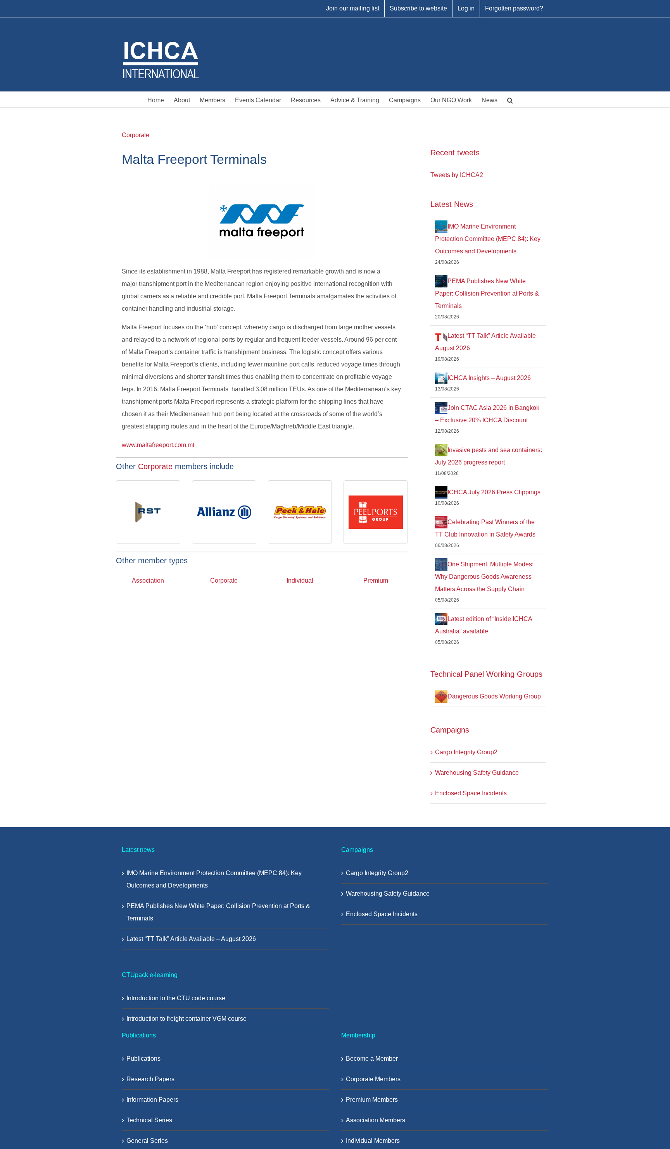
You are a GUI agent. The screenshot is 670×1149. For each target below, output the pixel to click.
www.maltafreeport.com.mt (158, 445)
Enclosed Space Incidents (471, 793)
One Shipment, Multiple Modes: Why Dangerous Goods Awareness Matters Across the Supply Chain (484, 576)
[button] (510, 99)
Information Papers (152, 1099)
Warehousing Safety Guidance (477, 772)
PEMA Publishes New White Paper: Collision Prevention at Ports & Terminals (487, 293)
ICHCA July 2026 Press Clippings (493, 492)
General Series (147, 1140)
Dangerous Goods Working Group (494, 696)
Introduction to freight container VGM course (186, 1018)
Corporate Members (373, 1079)
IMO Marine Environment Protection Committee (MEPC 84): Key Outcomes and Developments (487, 239)
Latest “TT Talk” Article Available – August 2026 (191, 939)
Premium (375, 580)
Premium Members (372, 1099)
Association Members (375, 1120)
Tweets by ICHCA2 (456, 175)
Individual (300, 580)
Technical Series (149, 1120)
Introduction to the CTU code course (175, 998)
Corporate (135, 135)
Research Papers (150, 1079)
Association (148, 580)
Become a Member (372, 1058)
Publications (143, 1058)
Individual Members (373, 1140)
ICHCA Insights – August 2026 (489, 378)
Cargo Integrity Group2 (466, 752)
